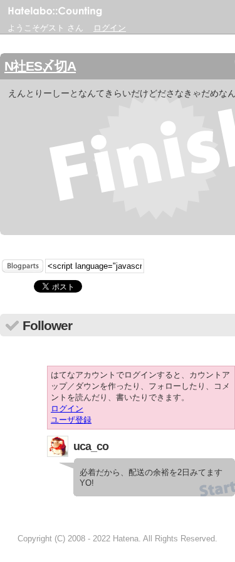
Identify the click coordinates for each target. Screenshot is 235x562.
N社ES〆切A (40, 66)
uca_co (90, 446)
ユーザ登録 (71, 419)
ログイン (109, 28)
